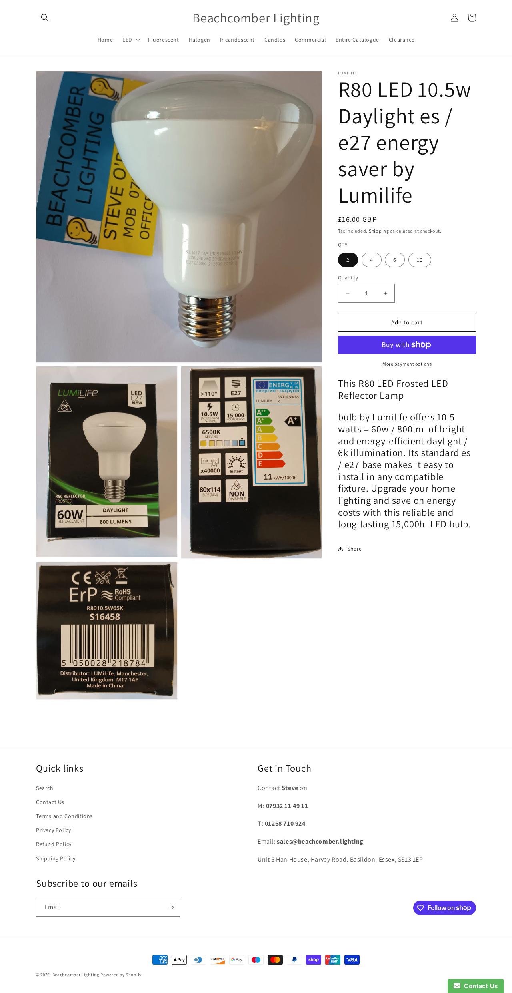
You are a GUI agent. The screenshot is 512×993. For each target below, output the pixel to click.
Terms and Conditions (64, 816)
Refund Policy (54, 844)
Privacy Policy (53, 830)
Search (45, 788)
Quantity (348, 277)
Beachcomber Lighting (76, 974)
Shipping (379, 231)
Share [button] (354, 548)
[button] (45, 17)
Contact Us (50, 802)
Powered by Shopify (121, 974)
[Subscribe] (171, 907)
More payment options (407, 364)
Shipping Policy (56, 858)
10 (420, 259)
